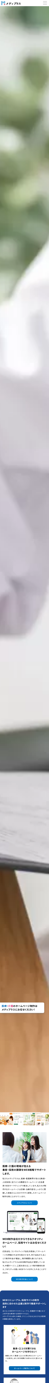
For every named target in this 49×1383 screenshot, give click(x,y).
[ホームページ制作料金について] (24, 1279)
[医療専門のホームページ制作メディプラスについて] (24, 1202)
